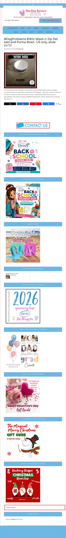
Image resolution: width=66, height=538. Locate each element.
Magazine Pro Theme (26, 532)
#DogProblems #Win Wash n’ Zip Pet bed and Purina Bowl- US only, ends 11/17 (31, 42)
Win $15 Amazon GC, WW (12, 273)
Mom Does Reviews (33, 12)
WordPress (49, 532)
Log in (55, 532)
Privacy (13, 519)
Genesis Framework (39, 532)
